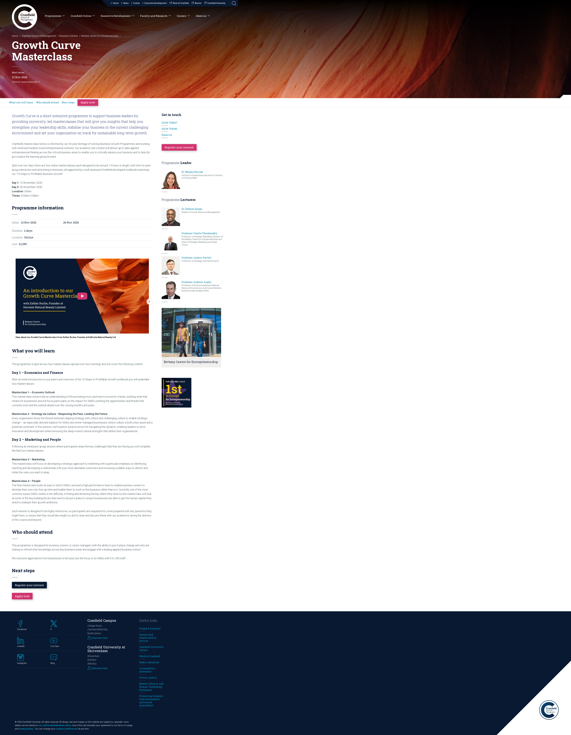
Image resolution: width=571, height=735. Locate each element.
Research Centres (68, 35)
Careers (181, 16)
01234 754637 (169, 122)
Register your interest (29, 585)
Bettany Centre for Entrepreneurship (99, 35)
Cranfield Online (81, 16)
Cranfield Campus (101, 620)
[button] (15, 301)
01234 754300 (169, 128)
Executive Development (116, 16)
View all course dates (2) (24, 81)
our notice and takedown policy (55, 725)
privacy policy (26, 729)
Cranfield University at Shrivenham (106, 649)
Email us (167, 134)
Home (15, 35)
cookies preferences (67, 729)
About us (201, 16)
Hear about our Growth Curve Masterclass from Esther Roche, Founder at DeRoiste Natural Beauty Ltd (66, 337)
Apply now (87, 102)
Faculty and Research (153, 16)
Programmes (53, 16)
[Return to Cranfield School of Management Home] (24, 17)
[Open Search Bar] (233, 3)
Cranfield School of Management (39, 35)
